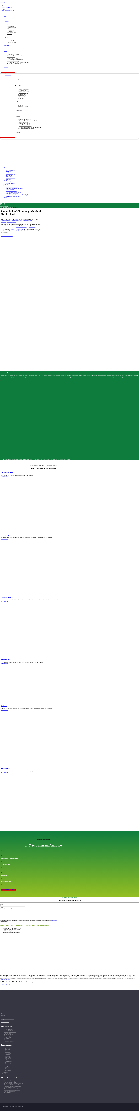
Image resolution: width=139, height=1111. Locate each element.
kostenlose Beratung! (5, 979)
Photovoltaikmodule (11, 32)
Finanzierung (32, 227)
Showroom (11, 230)
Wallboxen (9, 34)
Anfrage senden (4, 921)
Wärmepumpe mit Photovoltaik (14, 63)
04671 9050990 (6, 984)
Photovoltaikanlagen (11, 24)
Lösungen (6, 21)
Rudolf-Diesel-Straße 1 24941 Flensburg (5, 205)
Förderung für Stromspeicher (16, 59)
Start (5, 16)
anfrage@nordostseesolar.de (8, 10)
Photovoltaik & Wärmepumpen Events (16, 55)
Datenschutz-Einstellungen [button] (5, 1073)
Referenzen (6, 45)
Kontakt (6, 67)
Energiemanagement (11, 27)
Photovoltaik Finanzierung (13, 61)
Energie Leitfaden (11, 57)
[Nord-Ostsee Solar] (11, 151)
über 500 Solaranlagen (17, 229)
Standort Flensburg (11, 42)
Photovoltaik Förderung (12, 58)
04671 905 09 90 (4, 203)
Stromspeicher (10, 31)
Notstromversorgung (11, 28)
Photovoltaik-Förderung (21, 227)
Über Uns (6, 37)
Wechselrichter (10, 30)
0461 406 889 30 (7, 7)
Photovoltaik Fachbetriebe (13, 54)
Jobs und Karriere (11, 40)
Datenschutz (54, 920)
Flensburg (18, 230)
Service (5, 51)
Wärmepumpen (10, 26)
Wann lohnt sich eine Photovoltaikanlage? (19, 62)
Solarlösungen (17, 219)
